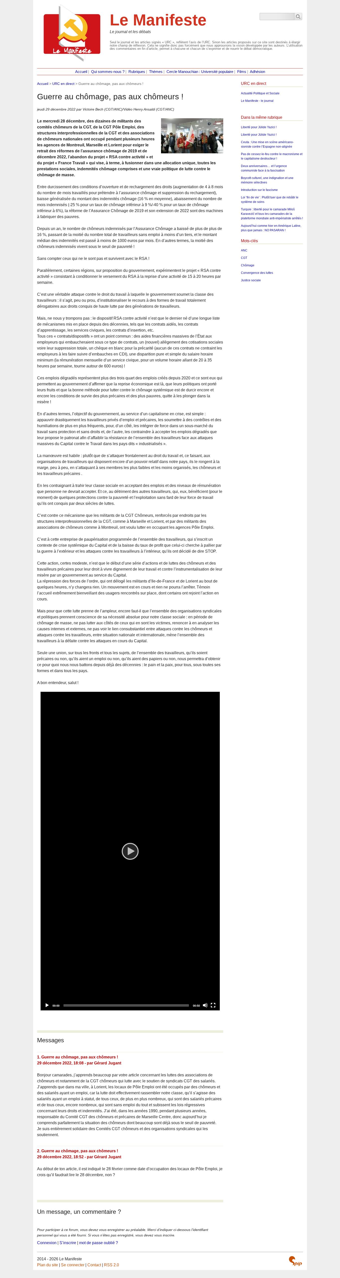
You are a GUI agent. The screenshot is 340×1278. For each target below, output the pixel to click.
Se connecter (72, 1265)
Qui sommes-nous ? (107, 72)
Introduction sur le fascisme (259, 190)
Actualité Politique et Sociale (260, 93)
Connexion (47, 1243)
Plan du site (47, 1265)
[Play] (130, 851)
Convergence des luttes (257, 273)
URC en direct (63, 84)
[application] (130, 851)
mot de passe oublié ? (98, 1243)
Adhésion (257, 72)
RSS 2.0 (111, 1265)
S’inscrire (67, 1243)
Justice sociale (251, 280)
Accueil (81, 72)
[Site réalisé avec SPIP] (295, 1261)
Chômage (247, 265)
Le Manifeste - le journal (257, 101)
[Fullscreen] (213, 1005)
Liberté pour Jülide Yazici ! (259, 127)
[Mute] (205, 1005)
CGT (244, 258)
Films (241, 72)
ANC (244, 250)
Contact (94, 1265)
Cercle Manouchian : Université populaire (200, 72)
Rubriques (136, 72)
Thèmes (156, 72)
